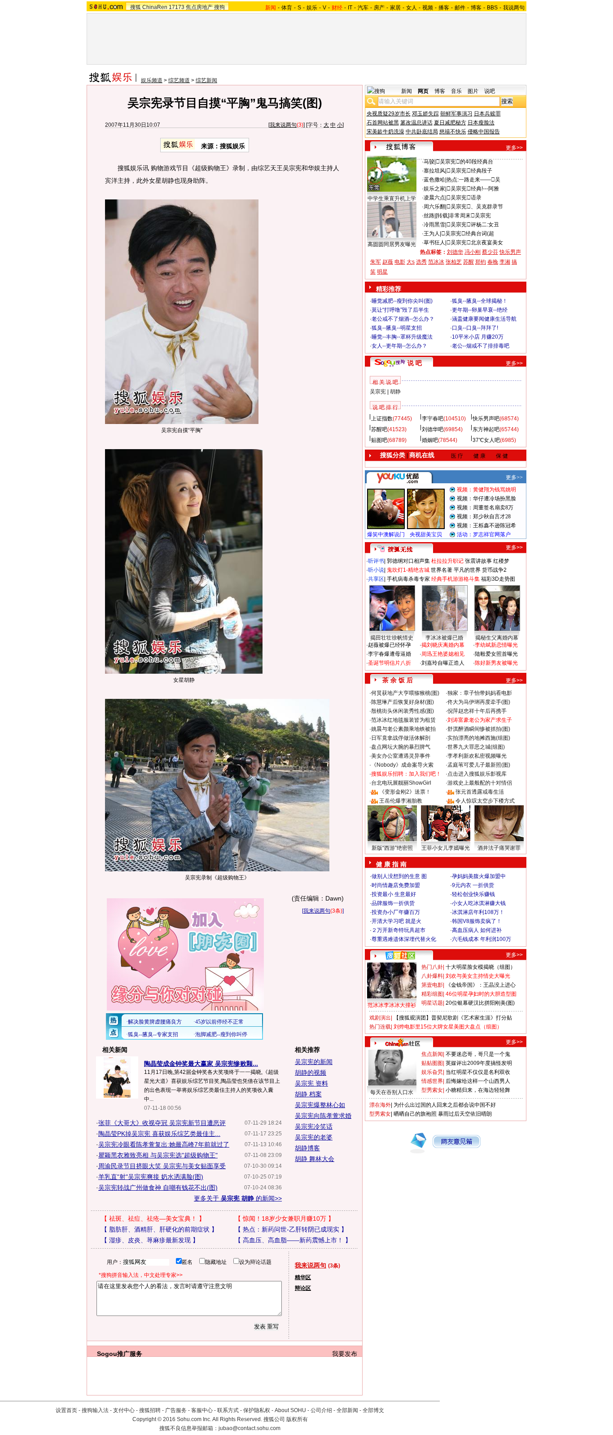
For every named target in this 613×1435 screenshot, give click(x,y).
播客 (443, 7)
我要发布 (344, 1353)
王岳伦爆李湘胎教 (400, 801)
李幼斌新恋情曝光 (496, 645)
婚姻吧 (430, 440)
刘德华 (455, 252)
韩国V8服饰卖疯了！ (477, 921)
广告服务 (176, 1410)
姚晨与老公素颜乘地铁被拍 (403, 729)
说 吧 (414, 362)
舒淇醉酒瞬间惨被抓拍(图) (478, 729)
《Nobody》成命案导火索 (402, 765)
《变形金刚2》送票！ (405, 792)
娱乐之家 (434, 188)
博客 (476, 7)
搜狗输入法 (95, 1410)
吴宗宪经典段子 (469, 171)
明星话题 (432, 1003)
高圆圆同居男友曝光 (392, 244)
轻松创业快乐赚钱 (473, 894)
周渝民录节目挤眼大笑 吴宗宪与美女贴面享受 (162, 1166)
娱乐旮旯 (432, 1072)
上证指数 (382, 418)
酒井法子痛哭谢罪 (499, 848)
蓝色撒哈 (434, 180)
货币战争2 (494, 570)
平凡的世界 (467, 570)
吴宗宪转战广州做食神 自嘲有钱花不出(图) (158, 1187)
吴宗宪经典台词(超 (467, 233)
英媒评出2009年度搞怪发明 (479, 1063)
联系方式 (228, 1410)
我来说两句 (283, 125)
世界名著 (441, 570)
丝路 (429, 215)
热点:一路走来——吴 (473, 180)
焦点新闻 (432, 1054)
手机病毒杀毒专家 (408, 579)
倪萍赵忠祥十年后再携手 (477, 711)
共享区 (376, 579)
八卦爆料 (432, 976)
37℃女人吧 (486, 440)
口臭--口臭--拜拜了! (475, 328)
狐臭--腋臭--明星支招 (397, 328)
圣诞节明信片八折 (389, 663)
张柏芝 (454, 262)
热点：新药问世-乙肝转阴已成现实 (291, 1229)
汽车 (363, 7)
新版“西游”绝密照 (392, 848)
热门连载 (380, 1027)
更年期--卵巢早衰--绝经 (480, 310)
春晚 (492, 262)
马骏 (429, 162)
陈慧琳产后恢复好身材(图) (402, 702)
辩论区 (303, 1288)
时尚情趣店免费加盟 (396, 885)
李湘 (504, 262)
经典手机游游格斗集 (455, 579)
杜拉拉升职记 (447, 561)
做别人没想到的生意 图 (399, 876)
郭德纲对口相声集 (408, 561)
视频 (427, 7)
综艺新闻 (206, 80)
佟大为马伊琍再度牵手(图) (478, 702)
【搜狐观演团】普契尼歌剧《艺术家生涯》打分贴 (453, 1018)
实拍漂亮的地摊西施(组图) (478, 738)
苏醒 (468, 262)
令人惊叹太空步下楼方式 (485, 801)
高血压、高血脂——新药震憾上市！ (293, 1240)
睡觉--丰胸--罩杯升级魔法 (402, 337)
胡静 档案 (308, 1094)
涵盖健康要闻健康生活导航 (484, 319)
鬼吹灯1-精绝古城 (408, 570)
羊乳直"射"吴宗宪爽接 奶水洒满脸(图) (150, 1176)
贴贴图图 (432, 1063)
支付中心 (124, 1410)
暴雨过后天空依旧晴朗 (465, 1114)
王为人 (432, 233)
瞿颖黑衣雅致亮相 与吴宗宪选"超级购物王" (158, 1155)
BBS (492, 7)
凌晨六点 (434, 197)
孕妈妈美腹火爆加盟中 (479, 876)
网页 (423, 91)
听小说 (376, 570)
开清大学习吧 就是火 (396, 921)
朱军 (375, 262)
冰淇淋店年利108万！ (478, 912)
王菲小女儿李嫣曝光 (445, 848)
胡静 (395, 392)
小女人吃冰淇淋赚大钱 (479, 903)
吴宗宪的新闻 (314, 1061)
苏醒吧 (379, 429)
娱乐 (311, 7)
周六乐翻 (434, 206)
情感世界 (432, 1081)
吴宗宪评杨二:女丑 (473, 224)
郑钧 (480, 262)
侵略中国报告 (484, 131)
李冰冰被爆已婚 (444, 638)
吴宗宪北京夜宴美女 (475, 242)
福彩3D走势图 (498, 579)
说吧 (489, 91)
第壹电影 (432, 985)
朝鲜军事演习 (456, 113)
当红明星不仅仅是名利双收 (478, 1072)
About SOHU (290, 1410)
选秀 (421, 262)
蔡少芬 (490, 252)
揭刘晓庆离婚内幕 (442, 645)
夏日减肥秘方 (450, 122)
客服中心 (202, 1410)
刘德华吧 (432, 429)
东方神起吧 (486, 429)
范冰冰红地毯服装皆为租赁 (403, 720)
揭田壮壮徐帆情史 (391, 638)
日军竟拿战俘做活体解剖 (400, 738)
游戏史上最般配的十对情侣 (479, 783)
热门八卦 (432, 967)
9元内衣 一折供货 (473, 885)
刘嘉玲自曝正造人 (442, 663)
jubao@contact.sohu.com (249, 1428)
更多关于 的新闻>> (238, 1198)
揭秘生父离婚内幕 (496, 638)
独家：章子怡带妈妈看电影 (479, 693)
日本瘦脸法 (481, 122)
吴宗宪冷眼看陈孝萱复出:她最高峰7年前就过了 (163, 1144)
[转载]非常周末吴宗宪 (463, 215)
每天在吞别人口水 (391, 1092)
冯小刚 (472, 252)
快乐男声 (510, 252)
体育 (286, 7)
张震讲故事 (478, 561)
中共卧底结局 (422, 131)
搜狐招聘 (150, 1410)
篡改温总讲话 (416, 122)
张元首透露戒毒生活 (479, 792)
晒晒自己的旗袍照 (415, 1114)
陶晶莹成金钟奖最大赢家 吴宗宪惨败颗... (201, 1063)
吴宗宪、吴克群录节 (475, 206)
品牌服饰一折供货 (393, 903)
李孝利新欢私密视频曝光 (477, 756)
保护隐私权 (256, 1410)
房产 (379, 7)
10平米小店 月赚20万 (478, 337)
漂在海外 (380, 1105)
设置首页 (66, 1410)
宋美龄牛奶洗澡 (385, 131)
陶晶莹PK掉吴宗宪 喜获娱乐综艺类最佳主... (159, 1133)
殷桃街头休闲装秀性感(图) (402, 711)
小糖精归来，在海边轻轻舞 (478, 1090)
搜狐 (135, 7)
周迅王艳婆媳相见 (442, 654)
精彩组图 (432, 994)
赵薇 (387, 262)
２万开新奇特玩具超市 (398, 930)
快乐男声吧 (486, 418)
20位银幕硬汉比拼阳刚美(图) (480, 1003)
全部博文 (373, 1410)
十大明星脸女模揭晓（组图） (481, 967)
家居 (395, 7)
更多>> (514, 148)
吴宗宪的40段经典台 (464, 162)
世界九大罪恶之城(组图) (476, 747)
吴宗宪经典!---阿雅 (473, 188)
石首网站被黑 (383, 122)
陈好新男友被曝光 (496, 663)
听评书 (376, 561)
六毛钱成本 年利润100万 (481, 939)
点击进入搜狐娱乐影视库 (477, 774)
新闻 (406, 91)
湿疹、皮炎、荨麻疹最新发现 (150, 1240)
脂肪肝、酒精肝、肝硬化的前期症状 (159, 1229)
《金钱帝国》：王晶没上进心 (481, 985)
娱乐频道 (151, 80)
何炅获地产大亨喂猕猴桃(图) (405, 693)
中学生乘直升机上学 (392, 198)
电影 (399, 262)
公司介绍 (321, 1410)
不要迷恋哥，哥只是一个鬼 (478, 1054)
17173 (176, 7)
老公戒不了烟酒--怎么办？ (403, 319)
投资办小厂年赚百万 (396, 912)
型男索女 (432, 1090)
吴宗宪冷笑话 (314, 1126)
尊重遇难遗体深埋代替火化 (404, 939)
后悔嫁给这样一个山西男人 (478, 1081)
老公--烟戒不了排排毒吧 (480, 346)
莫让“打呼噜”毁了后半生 (400, 310)
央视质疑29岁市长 (389, 113)
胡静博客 (307, 1148)
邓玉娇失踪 (425, 113)
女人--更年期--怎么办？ (399, 346)
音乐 (456, 91)
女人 (411, 7)
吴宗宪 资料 (311, 1083)
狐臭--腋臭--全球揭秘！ (480, 301)
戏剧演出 (380, 1018)
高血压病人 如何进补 (477, 930)
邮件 (460, 7)
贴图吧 (379, 440)
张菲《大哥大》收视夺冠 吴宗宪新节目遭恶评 (162, 1122)
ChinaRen (154, 7)
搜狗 (219, 7)
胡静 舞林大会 (314, 1158)
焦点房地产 (199, 7)
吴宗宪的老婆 (314, 1137)
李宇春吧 (432, 418)
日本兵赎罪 (487, 113)
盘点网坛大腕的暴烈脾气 (400, 747)
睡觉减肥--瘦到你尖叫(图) (402, 301)
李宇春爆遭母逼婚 (389, 654)
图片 (473, 91)
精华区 (303, 1277)
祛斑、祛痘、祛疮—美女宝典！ (153, 1218)
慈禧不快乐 (452, 131)
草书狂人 (434, 242)
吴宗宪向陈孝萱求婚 (323, 1115)
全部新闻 (347, 1410)
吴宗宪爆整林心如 (320, 1104)
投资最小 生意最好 (394, 894)
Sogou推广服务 (119, 1353)
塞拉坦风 (434, 171)
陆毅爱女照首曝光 (496, 654)
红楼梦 (501, 561)
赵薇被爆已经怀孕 (389, 645)
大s (411, 262)
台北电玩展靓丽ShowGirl (401, 783)
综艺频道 (179, 80)
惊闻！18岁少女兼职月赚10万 (284, 1218)
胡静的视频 (310, 1072)
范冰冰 (436, 262)
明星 (382, 272)
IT (350, 7)
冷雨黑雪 (434, 224)
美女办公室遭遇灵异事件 (400, 756)
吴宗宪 (378, 392)
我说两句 (514, 7)
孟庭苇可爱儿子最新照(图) (478, 765)
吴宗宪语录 (464, 197)
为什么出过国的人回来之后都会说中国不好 (445, 1105)
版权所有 (297, 1419)
